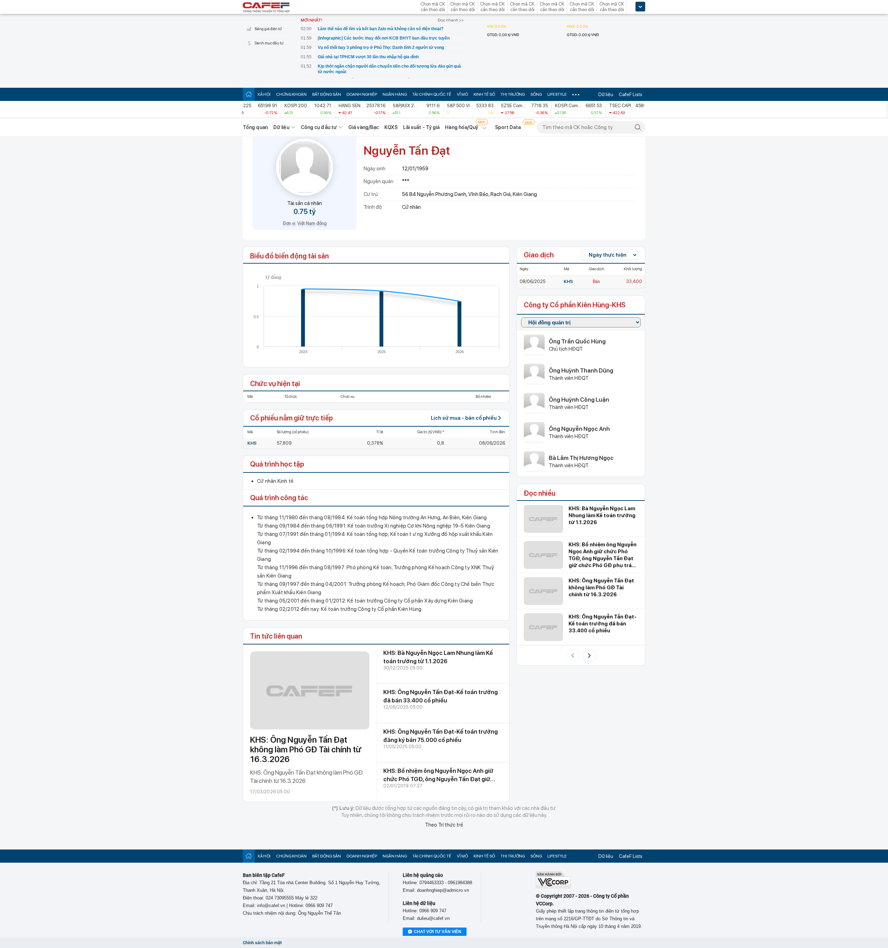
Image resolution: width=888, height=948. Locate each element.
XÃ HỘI (264, 94)
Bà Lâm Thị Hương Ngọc (581, 457)
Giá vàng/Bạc (363, 127)
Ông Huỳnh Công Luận (579, 399)
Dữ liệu (605, 94)
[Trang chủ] (249, 94)
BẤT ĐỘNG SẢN (326, 94)
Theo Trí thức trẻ (444, 825)
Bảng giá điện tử (268, 29)
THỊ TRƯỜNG (513, 94)
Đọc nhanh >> (451, 20)
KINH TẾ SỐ (484, 94)
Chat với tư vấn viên (437, 931)
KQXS (390, 127)
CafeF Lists (630, 94)
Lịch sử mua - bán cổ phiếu (464, 418)
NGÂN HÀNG (395, 94)
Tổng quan (255, 127)
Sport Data (508, 127)
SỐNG (536, 94)
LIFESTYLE (557, 94)
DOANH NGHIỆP (362, 94)
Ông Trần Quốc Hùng (577, 341)
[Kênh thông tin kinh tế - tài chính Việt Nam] (266, 8)
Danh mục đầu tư (269, 43)
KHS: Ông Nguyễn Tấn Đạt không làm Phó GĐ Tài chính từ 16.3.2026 (305, 749)
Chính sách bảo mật (262, 942)
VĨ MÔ (462, 94)
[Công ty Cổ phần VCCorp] (553, 886)
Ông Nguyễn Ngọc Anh (579, 428)
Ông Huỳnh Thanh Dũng (581, 370)
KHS (252, 443)
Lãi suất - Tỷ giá (421, 127)
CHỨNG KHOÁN (291, 94)
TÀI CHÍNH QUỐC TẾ (431, 94)
